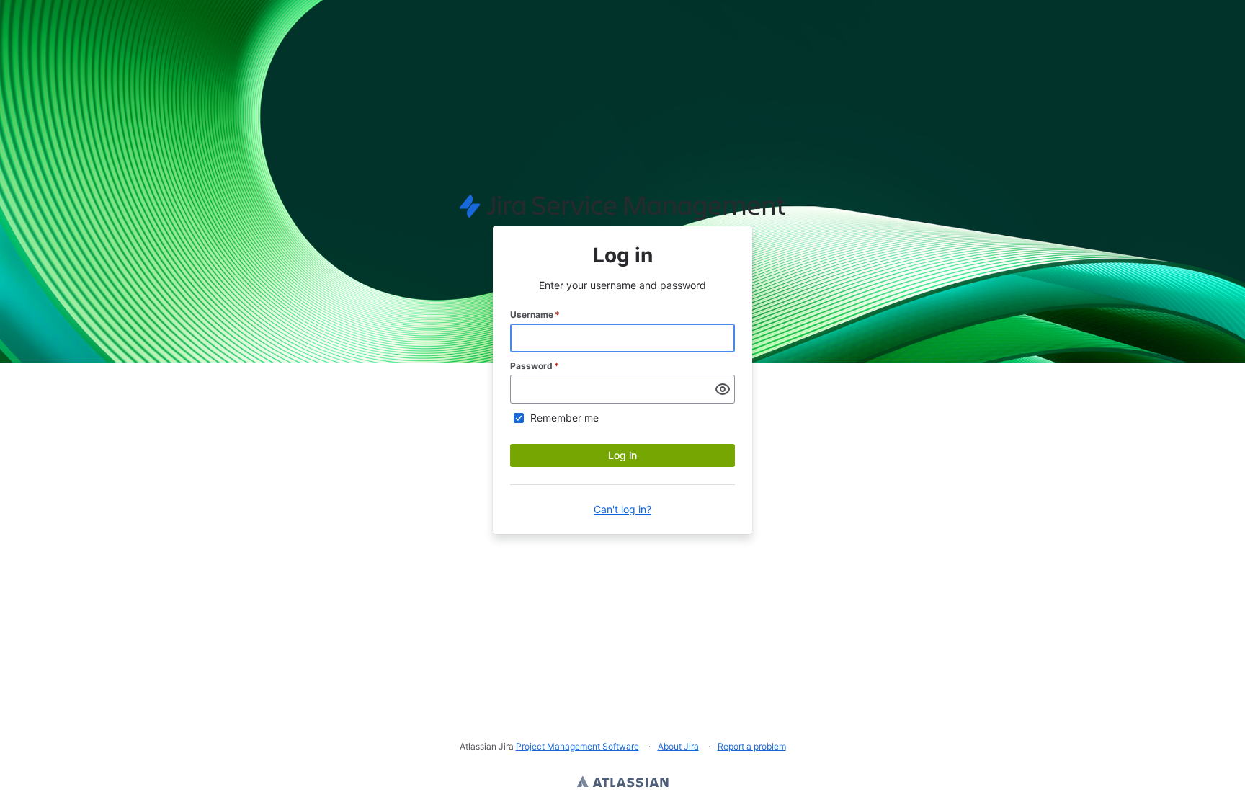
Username (535, 314)
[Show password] (722, 389)
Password (534, 365)
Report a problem (752, 746)
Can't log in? (622, 509)
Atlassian (623, 783)
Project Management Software (577, 746)
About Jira (678, 746)
